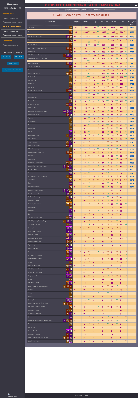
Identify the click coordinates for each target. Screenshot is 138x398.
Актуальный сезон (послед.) (13, 70)
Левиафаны (7, 40)
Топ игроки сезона (10, 18)
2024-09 (18, 57)
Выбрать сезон (12, 63)
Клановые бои (8, 14)
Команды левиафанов (12, 27)
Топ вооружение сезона (12, 22)
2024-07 (7, 57)
